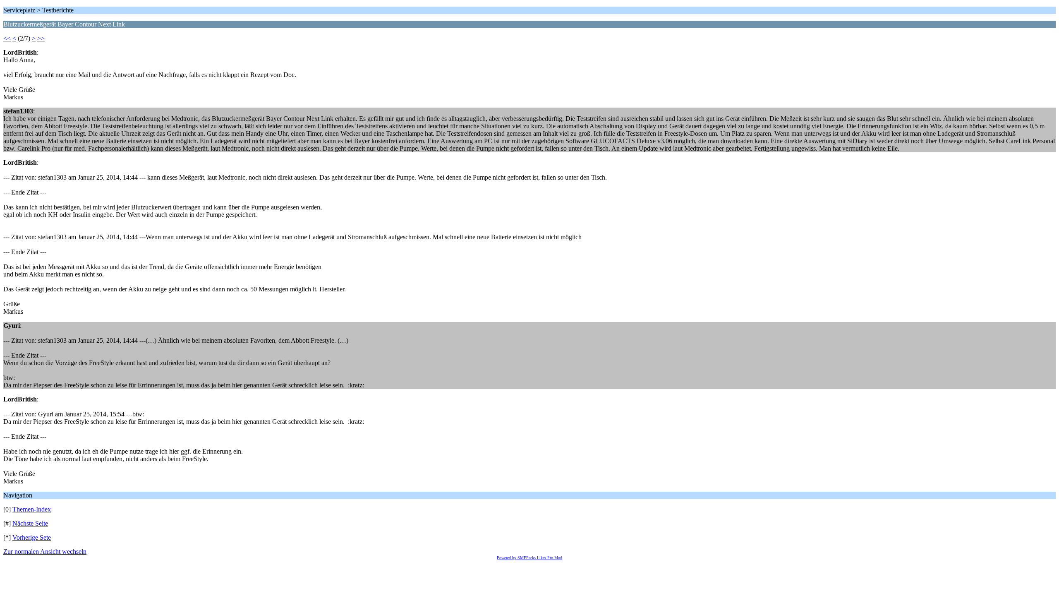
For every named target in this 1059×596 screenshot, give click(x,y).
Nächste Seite (30, 523)
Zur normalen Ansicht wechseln (44, 551)
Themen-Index (31, 509)
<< (7, 38)
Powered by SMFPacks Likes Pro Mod (529, 557)
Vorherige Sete (31, 537)
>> (41, 38)
